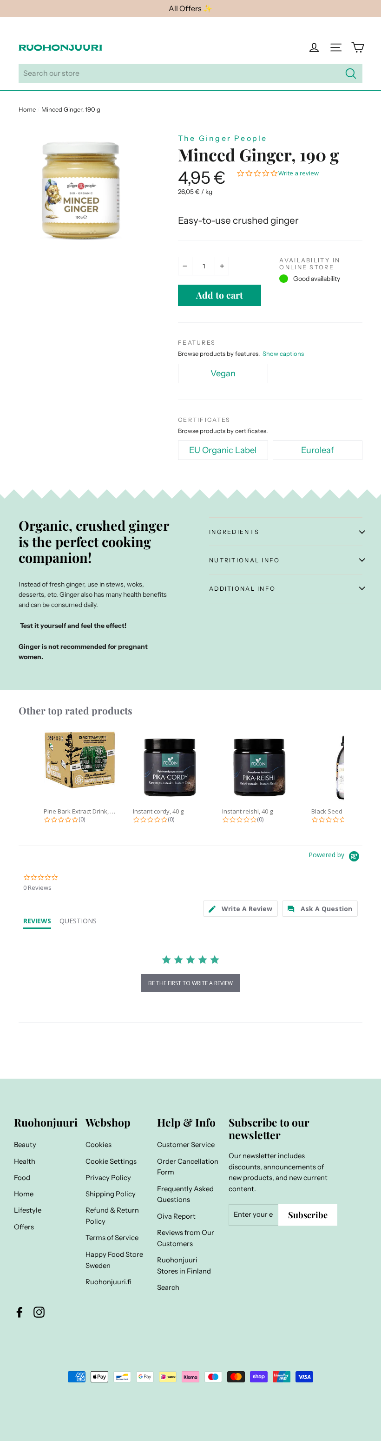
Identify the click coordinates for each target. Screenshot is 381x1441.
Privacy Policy (108, 1178)
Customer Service (186, 1145)
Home (27, 109)
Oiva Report (176, 1216)
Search (168, 1287)
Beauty (25, 1145)
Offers (24, 1227)
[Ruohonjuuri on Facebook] (19, 1311)
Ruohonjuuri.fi (108, 1282)
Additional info (242, 588)
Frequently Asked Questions (185, 1194)
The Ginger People (222, 138)
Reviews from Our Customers (185, 1238)
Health (24, 1161)
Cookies (98, 1145)
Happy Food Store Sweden (114, 1260)
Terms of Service (111, 1238)
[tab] (240, 909)
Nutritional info (244, 560)
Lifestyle (27, 1210)
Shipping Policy (110, 1194)
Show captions (283, 353)
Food (22, 1178)
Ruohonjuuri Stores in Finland (184, 1265)
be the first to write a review (190, 983)
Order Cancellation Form (187, 1167)
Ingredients (234, 531)
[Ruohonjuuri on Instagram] (39, 1311)
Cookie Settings (111, 1161)
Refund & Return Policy (112, 1216)
